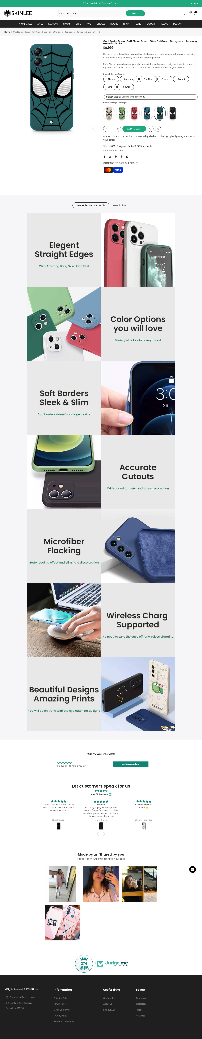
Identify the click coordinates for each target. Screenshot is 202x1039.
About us (107, 1004)
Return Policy (60, 1004)
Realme (114, 23)
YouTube (140, 1015)
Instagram (141, 1004)
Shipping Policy (61, 998)
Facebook (141, 998)
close (8, 3)
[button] (192, 869)
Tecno (138, 23)
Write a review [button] (130, 764)
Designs (177, 23)
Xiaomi (66, 23)
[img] (101, 791)
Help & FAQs (109, 1009)
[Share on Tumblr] (121, 156)
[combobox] (151, 97)
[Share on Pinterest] (115, 156)
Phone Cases (25, 23)
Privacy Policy (60, 1015)
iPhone (111, 79)
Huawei (164, 23)
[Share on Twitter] (110, 156)
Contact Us (109, 998)
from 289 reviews (99, 794)
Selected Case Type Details (90, 205)
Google (151, 23)
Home (7, 32)
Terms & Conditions (64, 1021)
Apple (40, 23)
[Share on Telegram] (127, 156)
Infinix (126, 23)
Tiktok (139, 1009)
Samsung (53, 23)
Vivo (89, 23)
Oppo (78, 23)
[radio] (109, 113)
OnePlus (101, 23)
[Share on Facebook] (104, 156)
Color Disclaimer (62, 1009)
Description (119, 205)
